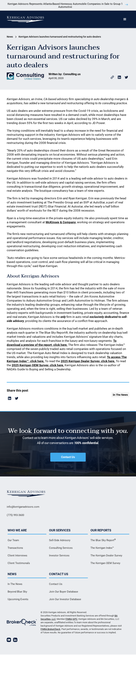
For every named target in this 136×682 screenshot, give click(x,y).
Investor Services (59, 555)
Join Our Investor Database (65, 599)
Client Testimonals (19, 563)
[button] (124, 19)
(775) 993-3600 (15, 515)
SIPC (74, 619)
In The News (15, 584)
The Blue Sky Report (103, 540)
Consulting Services (61, 547)
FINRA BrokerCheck (50, 629)
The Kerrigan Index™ (102, 547)
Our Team (13, 540)
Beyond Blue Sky (17, 591)
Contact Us (68, 457)
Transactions (15, 547)
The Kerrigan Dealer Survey (106, 555)
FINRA (69, 619)
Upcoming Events (18, 599)
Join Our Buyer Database (63, 591)
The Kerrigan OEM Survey (105, 563)
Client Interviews (17, 555)
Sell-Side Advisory (59, 540)
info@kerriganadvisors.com (23, 506)
